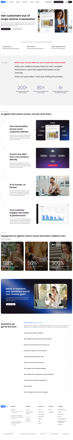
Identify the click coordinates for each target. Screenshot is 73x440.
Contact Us (60, 424)
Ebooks (39, 409)
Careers (59, 412)
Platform (11, 2)
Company (37, 2)
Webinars (40, 418)
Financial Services (29, 412)
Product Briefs (41, 414)
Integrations (28, 421)
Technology (51, 412)
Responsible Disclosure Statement (28, 433)
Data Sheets (41, 416)
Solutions (18, 2)
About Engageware (62, 409)
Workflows (28, 419)
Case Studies (41, 412)
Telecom (28, 413)
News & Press (60, 414)
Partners (32, 2)
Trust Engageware (61, 418)
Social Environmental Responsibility (62, 422)
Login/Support (66, 433)
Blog (39, 421)
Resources (25, 2)
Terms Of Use (43, 433)
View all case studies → (6, 239)
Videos (39, 423)
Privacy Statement (54, 433)
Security (59, 416)
